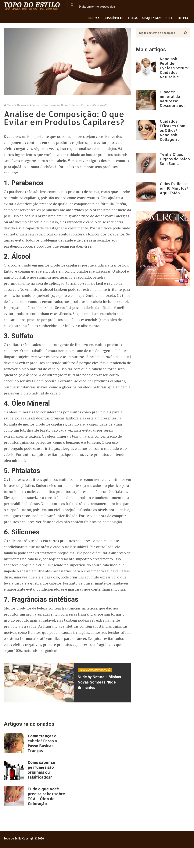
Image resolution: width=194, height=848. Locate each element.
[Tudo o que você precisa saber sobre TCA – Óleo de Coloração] (14, 796)
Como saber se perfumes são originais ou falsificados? (41, 769)
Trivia (182, 18)
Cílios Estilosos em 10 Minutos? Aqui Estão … (174, 188)
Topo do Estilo (13, 838)
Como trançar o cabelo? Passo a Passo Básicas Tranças (42, 743)
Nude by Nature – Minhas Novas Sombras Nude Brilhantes (99, 682)
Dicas (133, 18)
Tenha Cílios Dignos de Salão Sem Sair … (175, 159)
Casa (10, 105)
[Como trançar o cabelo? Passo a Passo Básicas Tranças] (14, 743)
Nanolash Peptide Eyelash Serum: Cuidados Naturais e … (174, 67)
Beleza (94, 18)
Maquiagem (152, 18)
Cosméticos (113, 18)
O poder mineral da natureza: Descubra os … (174, 99)
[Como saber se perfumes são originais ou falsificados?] (14, 770)
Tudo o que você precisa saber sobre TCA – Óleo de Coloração (46, 796)
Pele (169, 18)
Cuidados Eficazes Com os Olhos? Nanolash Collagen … (172, 130)
